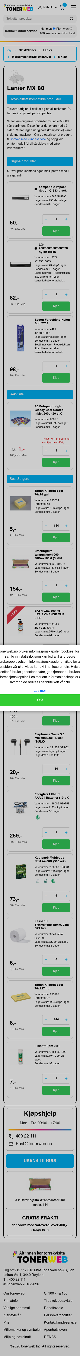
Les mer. (40, 691)
